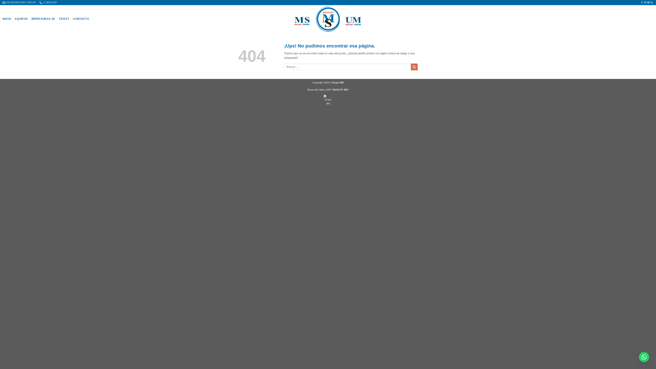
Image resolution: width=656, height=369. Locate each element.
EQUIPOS (21, 18)
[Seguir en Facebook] (642, 2)
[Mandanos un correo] (648, 2)
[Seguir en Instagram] (645, 2)
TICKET (64, 18)
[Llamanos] (652, 2)
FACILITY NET (340, 89)
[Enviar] (414, 67)
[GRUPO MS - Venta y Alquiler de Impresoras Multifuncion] (328, 18)
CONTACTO (81, 18)
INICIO (7, 18)
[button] (644, 357)
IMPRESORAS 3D (43, 18)
